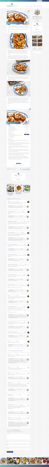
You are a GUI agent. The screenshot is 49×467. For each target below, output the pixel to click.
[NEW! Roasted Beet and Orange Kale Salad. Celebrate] (10, 460)
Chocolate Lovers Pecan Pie (11, 168)
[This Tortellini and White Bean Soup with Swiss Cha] (3, 460)
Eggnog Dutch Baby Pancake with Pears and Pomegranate (25, 169)
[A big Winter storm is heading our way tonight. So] (17, 460)
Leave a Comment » (20, 165)
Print (26, 134)
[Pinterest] (9, 0)
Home (11, 465)
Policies (16, 465)
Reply (17, 201)
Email (7, 444)
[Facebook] (37, 32)
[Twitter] (36, 32)
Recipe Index (19, 465)
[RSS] (7, 0)
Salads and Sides (18, 163)
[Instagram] (10, 0)
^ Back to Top (8, 465)
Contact (13, 465)
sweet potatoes (15, 98)
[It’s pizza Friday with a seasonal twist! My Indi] (24, 460)
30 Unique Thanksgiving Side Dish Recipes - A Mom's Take (16, 350)
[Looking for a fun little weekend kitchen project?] (45, 460)
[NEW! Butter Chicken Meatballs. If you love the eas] (38, 460)
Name (7, 441)
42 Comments (15, 165)
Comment (8, 433)
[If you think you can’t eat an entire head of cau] (31, 460)
